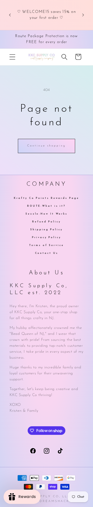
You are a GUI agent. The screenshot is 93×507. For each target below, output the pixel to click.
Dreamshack (54, 501)
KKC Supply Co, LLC (47, 496)
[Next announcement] (83, 15)
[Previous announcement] (10, 15)
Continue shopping (46, 145)
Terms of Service (46, 245)
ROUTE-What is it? (46, 206)
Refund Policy (46, 222)
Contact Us (46, 253)
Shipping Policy (46, 229)
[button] (12, 57)
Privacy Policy (46, 237)
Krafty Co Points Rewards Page (46, 198)
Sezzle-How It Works (46, 214)
